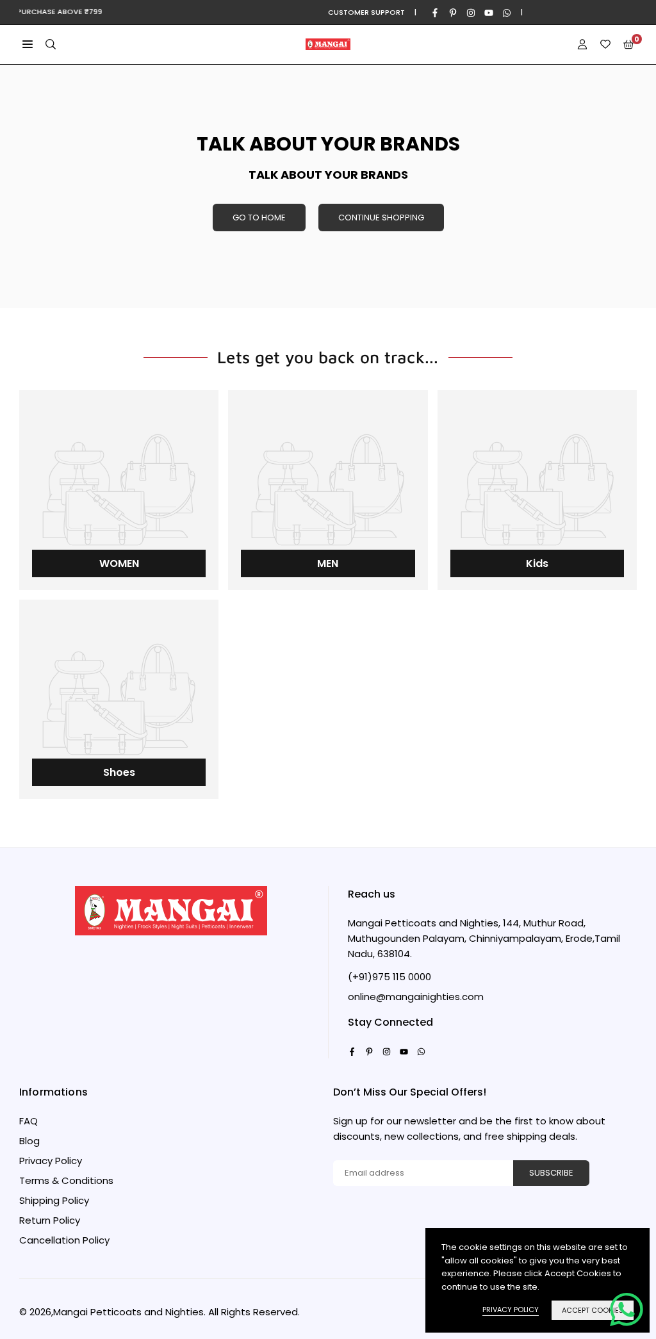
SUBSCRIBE (551, 1173)
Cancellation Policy (64, 1240)
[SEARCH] (50, 44)
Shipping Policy (54, 1200)
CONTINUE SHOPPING (381, 217)
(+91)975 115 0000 (389, 976)
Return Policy (49, 1220)
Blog (29, 1140)
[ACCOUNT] (582, 44)
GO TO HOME (259, 217)
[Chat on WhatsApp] (626, 1309)
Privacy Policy (50, 1160)
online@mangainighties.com (416, 996)
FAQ (28, 1121)
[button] (27, 44)
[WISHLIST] (605, 44)
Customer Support (366, 12)
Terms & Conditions (66, 1180)
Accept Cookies (592, 1310)
